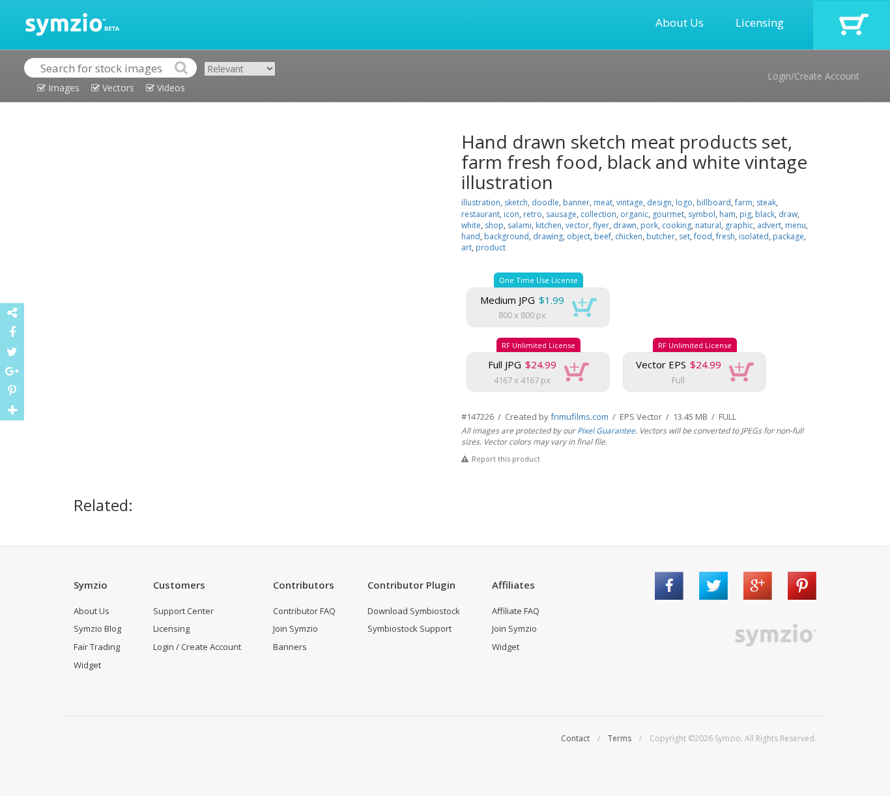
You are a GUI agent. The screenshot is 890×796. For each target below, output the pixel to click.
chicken (628, 236)
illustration (480, 202)
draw (788, 214)
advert (769, 225)
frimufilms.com (580, 416)
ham (727, 214)
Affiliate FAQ (515, 611)
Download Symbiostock (413, 611)
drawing (548, 236)
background (506, 236)
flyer (601, 225)
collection (598, 214)
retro (532, 214)
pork (649, 225)
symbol (701, 214)
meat (603, 202)
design (659, 202)
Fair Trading (97, 647)
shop (494, 225)
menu (795, 225)
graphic (739, 225)
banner (576, 202)
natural (708, 225)
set (684, 236)
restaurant (480, 214)
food (703, 236)
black (765, 214)
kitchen (549, 225)
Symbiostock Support (409, 628)
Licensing (760, 22)
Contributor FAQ (304, 611)
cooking (676, 225)
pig (745, 214)
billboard (713, 202)
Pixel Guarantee (606, 430)
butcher (660, 236)
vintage (629, 202)
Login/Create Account (813, 76)
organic (634, 214)
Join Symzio (295, 628)
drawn (625, 225)
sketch (516, 202)
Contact (575, 738)
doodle (545, 202)
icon (511, 214)
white (471, 225)
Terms (619, 738)
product (491, 247)
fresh (725, 236)
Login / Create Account (197, 647)
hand (470, 236)
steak (766, 202)
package (788, 236)
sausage (561, 214)
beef (602, 236)
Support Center (183, 611)
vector (577, 225)
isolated (754, 236)
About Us (679, 22)
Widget (87, 665)
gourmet (668, 214)
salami (520, 225)
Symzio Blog (97, 628)
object (578, 236)
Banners (290, 647)
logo (684, 202)
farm (744, 202)
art (466, 247)
